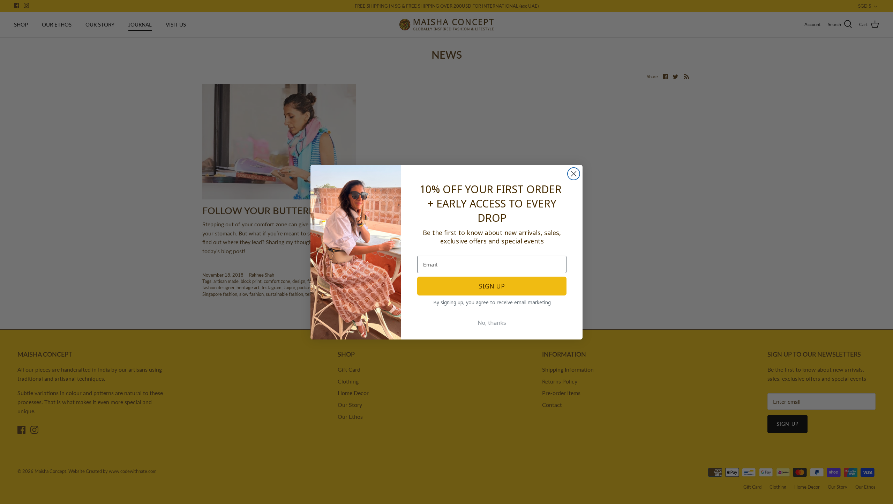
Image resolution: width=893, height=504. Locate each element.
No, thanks (492, 323)
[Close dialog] (574, 174)
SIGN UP (492, 286)
